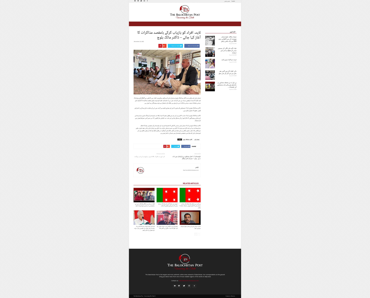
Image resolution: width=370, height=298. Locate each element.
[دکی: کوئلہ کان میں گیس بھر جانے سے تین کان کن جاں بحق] (210, 75)
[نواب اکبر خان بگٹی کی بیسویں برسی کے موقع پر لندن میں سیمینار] (210, 52)
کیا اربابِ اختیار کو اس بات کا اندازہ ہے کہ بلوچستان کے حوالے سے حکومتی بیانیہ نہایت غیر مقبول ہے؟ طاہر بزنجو (144, 228)
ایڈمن (196, 167)
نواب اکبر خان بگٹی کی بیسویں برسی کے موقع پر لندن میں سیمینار (227, 50)
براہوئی (225, 1)
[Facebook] (147, 1)
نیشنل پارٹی (196, 139)
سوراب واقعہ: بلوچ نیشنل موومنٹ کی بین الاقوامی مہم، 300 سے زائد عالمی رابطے (227, 39)
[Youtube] (135, 1)
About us (233, 296)
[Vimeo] (138, 1)
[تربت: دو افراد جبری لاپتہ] (210, 63)
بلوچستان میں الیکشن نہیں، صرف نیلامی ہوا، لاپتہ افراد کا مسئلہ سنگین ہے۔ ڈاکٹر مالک (167, 227)
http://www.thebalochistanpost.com (190, 170)
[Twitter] (141, 1)
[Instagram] (144, 1)
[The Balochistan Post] (185, 12)
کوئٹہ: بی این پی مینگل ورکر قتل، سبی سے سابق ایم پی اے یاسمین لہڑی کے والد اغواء (145, 205)
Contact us (228, 296)
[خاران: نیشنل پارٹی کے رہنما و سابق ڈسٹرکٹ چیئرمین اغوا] (190, 217)
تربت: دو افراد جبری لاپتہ (228, 59)
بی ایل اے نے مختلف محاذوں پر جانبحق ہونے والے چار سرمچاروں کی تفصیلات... (226, 85)
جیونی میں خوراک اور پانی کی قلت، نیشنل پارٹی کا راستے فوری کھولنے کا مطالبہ (168, 205)
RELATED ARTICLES (191, 183)
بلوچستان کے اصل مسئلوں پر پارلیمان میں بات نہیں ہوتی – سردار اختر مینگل (186, 157)
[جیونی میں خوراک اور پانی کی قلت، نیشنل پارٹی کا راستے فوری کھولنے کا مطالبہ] (167, 195)
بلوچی (228, 1)
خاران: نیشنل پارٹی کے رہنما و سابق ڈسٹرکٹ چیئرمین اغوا (190, 227)
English (233, 1)
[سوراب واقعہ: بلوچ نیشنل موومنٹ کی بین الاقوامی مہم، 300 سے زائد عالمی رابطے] (210, 40)
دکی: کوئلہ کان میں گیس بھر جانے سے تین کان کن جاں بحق (227, 72)
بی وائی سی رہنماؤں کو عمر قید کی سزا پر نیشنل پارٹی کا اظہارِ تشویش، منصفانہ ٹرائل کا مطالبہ (190, 206)
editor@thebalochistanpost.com (189, 281)
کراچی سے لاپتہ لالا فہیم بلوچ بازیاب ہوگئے (149, 156)
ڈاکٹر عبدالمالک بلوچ (187, 139)
